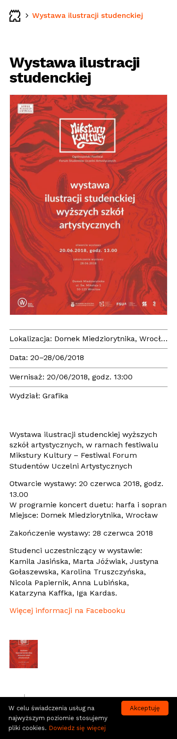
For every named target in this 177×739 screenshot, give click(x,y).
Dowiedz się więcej (77, 727)
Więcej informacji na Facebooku (67, 610)
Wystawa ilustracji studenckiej (87, 15)
